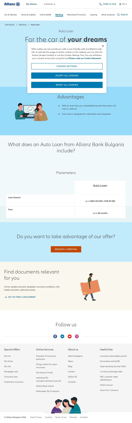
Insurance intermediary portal (113, 356)
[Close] (103, 46)
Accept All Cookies (66, 75)
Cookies (48, 417)
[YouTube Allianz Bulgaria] (70, 336)
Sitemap (73, 417)
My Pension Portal (44, 372)
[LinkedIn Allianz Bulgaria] (62, 336)
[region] (66, 67)
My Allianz (31, 4)
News (70, 361)
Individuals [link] (48, 4)
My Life (7, 366)
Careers (71, 371)
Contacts (72, 382)
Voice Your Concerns (109, 390)
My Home (8, 361)
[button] (122, 14)
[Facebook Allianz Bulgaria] (55, 336)
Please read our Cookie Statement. (85, 58)
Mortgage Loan (11, 371)
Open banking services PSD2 (113, 366)
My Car (7, 356)
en (123, 4)
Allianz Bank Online (45, 386)
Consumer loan (11, 376)
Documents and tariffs (110, 361)
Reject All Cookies (67, 85)
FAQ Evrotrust (106, 385)
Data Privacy (36, 417)
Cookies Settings (67, 66)
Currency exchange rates (111, 371)
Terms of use (60, 417)
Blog (70, 366)
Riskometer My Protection (47, 391)
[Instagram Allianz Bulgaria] (77, 336)
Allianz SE (72, 376)
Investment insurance (13, 382)
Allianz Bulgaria (75, 356)
